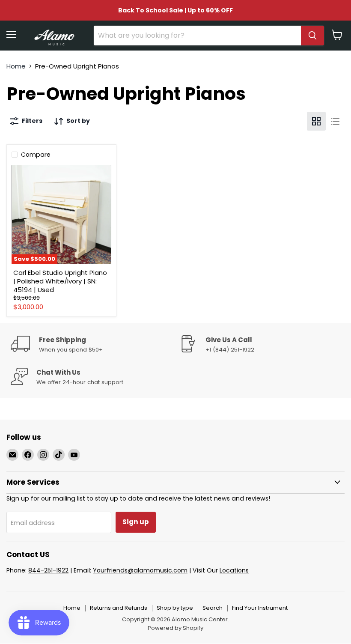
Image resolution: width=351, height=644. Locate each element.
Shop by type (175, 608)
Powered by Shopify (175, 628)
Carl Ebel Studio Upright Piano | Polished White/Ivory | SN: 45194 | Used (60, 281)
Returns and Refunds (118, 608)
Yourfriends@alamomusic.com (140, 570)
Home (16, 66)
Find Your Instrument (260, 608)
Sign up (135, 522)
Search (212, 608)
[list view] (335, 121)
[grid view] (316, 121)
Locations (234, 570)
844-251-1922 (48, 570)
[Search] (312, 35)
